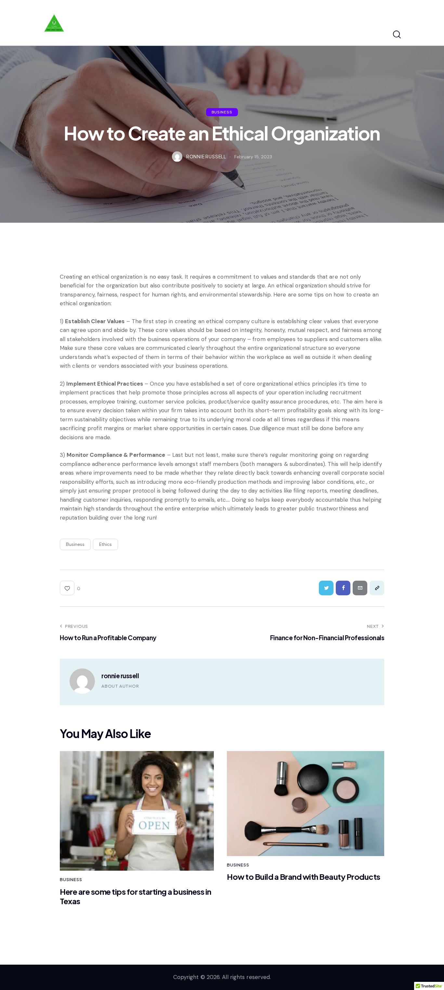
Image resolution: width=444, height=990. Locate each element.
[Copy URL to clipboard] (377, 588)
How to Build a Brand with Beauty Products (303, 876)
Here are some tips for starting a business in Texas (135, 896)
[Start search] (396, 35)
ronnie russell (120, 676)
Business (222, 112)
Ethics (105, 544)
